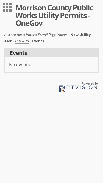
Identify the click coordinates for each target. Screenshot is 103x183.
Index (30, 34)
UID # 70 (22, 40)
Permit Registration (52, 34)
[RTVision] (78, 90)
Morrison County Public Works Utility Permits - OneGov (54, 15)
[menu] (7, 7)
